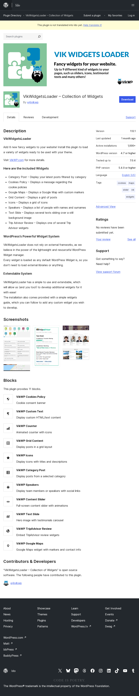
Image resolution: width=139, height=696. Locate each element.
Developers (78, 620)
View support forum (108, 271)
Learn (74, 608)
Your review (103, 239)
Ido (13, 671)
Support (131, 117)
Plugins (41, 620)
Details (11, 117)
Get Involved (113, 608)
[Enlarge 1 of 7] (25, 330)
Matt (8, 643)
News (7, 614)
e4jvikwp (32, 102)
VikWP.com (16, 160)
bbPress (10, 649)
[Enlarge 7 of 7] (84, 353)
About (7, 608)
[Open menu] (133, 5)
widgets (130, 196)
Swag (110, 626)
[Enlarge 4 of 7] (55, 330)
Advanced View (106, 206)
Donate (111, 620)
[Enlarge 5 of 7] (84, 330)
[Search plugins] (39, 36)
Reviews (28, 117)
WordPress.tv (81, 626)
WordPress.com (14, 637)
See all (131, 239)
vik (132, 190)
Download (127, 99)
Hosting (8, 620)
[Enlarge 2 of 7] (25, 344)
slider (126, 190)
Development (50, 117)
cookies (122, 183)
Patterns (42, 626)
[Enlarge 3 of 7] (25, 368)
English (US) (129, 175)
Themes (42, 614)
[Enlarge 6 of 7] (84, 337)
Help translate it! (92, 25)
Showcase (43, 608)
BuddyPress (12, 655)
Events (109, 614)
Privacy (8, 626)
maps (131, 183)
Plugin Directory (12, 15)
